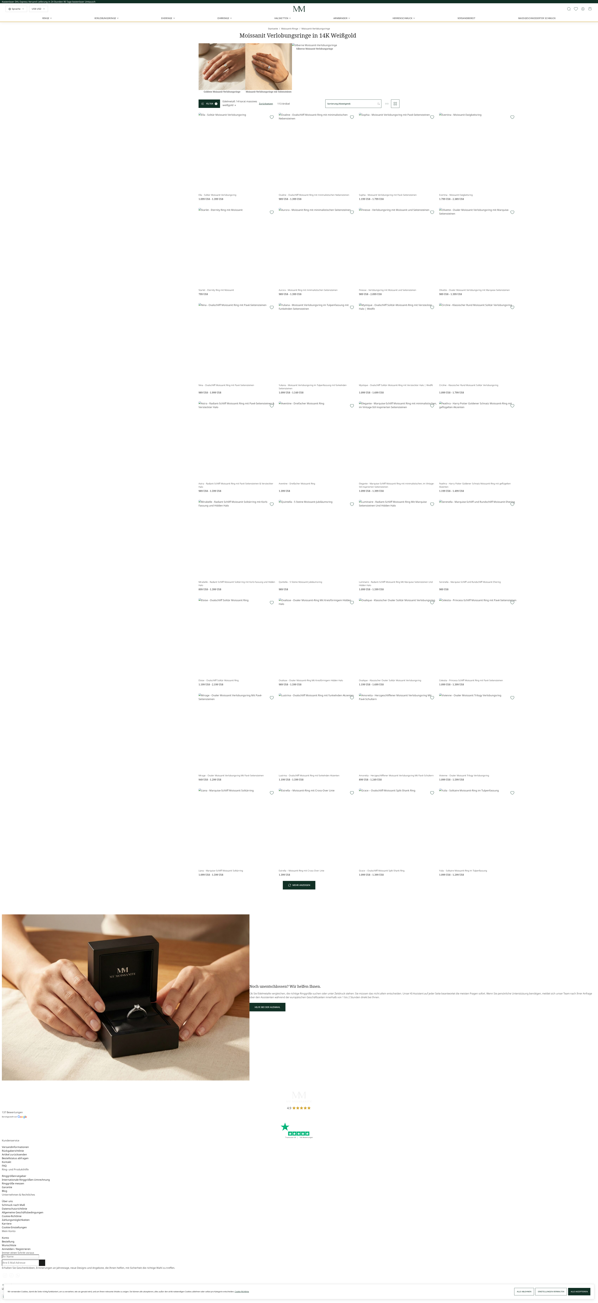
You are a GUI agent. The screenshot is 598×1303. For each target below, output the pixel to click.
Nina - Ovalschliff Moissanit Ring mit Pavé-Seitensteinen (226, 385)
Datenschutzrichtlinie (14, 1208)
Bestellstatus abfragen (15, 1158)
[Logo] (299, 9)
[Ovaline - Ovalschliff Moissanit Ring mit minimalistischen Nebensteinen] (318, 152)
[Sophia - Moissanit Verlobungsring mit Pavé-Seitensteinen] (398, 152)
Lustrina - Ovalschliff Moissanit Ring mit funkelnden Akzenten (309, 775)
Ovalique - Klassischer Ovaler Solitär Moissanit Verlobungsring (390, 680)
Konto (5, 1237)
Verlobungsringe (105, 18)
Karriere (7, 1223)
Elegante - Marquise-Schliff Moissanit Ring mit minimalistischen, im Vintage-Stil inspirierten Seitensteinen (396, 485)
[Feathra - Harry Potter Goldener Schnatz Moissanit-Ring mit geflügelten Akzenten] (478, 440)
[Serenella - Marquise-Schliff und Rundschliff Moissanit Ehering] (478, 539)
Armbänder (340, 18)
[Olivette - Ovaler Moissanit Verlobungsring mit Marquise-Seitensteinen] (478, 247)
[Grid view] (395, 103)
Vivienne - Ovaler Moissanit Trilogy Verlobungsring (464, 775)
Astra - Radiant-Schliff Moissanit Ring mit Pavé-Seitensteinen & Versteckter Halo (236, 485)
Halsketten (281, 18)
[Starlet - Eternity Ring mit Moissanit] (237, 247)
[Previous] (595, 1)
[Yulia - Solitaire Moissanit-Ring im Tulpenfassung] (478, 827)
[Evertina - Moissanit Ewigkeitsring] (478, 152)
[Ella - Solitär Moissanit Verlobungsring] (237, 152)
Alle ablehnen (524, 1291)
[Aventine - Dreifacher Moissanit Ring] (318, 440)
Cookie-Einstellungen (14, 1227)
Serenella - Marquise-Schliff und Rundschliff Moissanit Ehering (470, 581)
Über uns (7, 1201)
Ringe (45, 18)
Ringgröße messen (13, 1183)
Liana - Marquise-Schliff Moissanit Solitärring (221, 870)
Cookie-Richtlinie (11, 1216)
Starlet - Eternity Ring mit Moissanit (216, 290)
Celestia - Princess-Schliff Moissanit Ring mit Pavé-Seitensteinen (471, 680)
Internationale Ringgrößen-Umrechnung (26, 1179)
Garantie (7, 1187)
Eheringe (166, 18)
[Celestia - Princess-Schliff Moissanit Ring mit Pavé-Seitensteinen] (478, 637)
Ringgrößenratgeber (14, 1176)
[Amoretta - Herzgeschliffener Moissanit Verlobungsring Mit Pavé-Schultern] (398, 732)
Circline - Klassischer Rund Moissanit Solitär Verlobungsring (468, 385)
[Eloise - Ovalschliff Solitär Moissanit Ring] (237, 637)
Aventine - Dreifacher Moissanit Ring (297, 483)
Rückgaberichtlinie (13, 1150)
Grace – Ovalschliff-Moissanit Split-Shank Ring (381, 870)
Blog (4, 1191)
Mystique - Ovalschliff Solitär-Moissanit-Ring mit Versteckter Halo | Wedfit (396, 385)
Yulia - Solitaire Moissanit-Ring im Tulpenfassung (463, 870)
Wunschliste (9, 1245)
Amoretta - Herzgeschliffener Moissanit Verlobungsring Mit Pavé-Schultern (396, 775)
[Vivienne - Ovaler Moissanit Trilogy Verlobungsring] (478, 732)
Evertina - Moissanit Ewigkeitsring (456, 194)
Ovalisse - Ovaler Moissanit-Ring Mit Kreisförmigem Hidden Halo (311, 680)
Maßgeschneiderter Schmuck (537, 18)
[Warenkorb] (590, 9)
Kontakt (6, 1162)
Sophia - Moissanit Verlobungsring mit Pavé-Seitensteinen (388, 194)
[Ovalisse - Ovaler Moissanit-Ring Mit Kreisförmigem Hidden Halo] (318, 637)
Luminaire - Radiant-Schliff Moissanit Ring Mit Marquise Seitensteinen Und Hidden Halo (396, 583)
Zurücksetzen (266, 103)
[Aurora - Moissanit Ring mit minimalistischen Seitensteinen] (318, 247)
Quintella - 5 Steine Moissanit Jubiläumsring (300, 581)
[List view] (387, 103)
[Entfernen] (235, 105)
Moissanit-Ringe (289, 28)
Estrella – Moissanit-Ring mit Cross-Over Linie (301, 870)
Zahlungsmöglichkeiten (16, 1220)
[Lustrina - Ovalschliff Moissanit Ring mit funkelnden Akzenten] (318, 732)
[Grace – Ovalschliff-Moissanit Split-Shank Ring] (398, 827)
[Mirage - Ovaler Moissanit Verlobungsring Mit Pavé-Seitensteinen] (237, 732)
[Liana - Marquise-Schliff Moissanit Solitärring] (237, 827)
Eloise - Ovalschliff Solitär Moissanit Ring (219, 680)
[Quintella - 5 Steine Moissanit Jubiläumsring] (318, 539)
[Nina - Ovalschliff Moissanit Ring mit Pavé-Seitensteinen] (237, 342)
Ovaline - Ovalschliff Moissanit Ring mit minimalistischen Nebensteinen (314, 194)
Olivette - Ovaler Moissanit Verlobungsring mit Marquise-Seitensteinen (474, 290)
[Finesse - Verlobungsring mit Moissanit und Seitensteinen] (398, 247)
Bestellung (8, 1241)
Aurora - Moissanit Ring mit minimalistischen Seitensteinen (308, 290)
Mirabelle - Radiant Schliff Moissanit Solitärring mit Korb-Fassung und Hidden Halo (237, 583)
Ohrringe (223, 18)
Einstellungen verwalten (551, 1291)
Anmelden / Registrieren (16, 1249)
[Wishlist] (272, 117)
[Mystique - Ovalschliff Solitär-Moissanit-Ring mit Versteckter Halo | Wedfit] (398, 342)
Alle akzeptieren (579, 1291)
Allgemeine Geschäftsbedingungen (22, 1212)
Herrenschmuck (403, 18)
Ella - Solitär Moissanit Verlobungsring (217, 194)
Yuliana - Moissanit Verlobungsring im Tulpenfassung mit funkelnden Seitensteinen (312, 387)
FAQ (4, 1165)
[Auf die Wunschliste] (576, 9)
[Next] (595, 2)
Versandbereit (466, 18)
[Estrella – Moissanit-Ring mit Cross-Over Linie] (318, 827)
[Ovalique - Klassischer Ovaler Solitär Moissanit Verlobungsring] (398, 637)
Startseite (273, 28)
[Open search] (569, 9)
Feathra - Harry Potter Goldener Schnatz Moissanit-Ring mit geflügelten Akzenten (475, 485)
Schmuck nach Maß (13, 1205)
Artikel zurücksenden (14, 1154)
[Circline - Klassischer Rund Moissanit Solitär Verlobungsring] (478, 342)
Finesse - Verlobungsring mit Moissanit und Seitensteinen (387, 290)
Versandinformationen (15, 1147)
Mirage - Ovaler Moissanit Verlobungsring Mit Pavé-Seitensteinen (231, 775)
